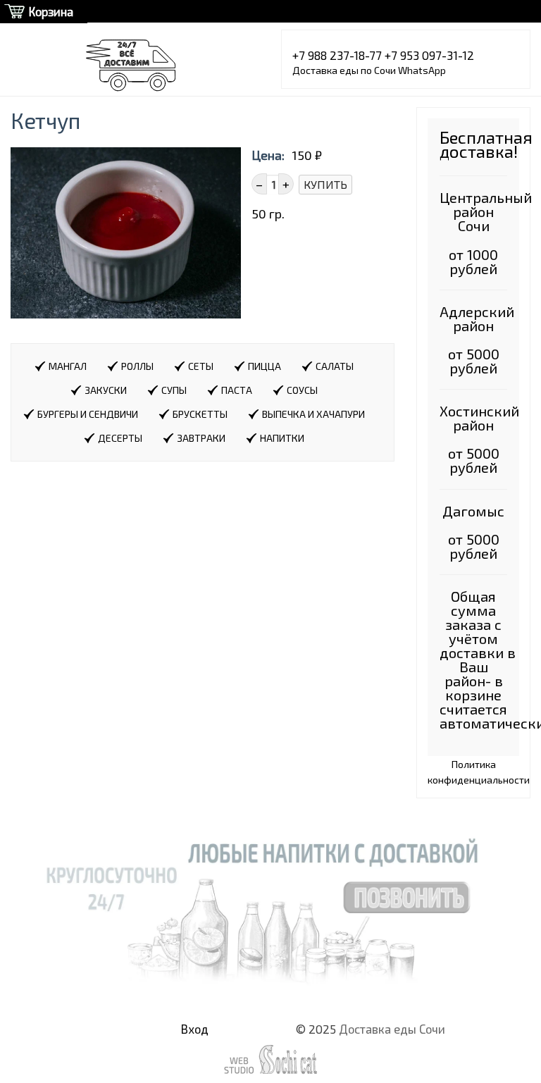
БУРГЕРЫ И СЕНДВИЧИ (87, 414)
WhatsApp (422, 70)
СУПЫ (174, 390)
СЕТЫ (200, 366)
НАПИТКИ (282, 438)
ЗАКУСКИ (106, 390)
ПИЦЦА (264, 366)
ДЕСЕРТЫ (120, 438)
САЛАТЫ (335, 366)
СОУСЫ (302, 390)
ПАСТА (236, 390)
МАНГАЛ (68, 366)
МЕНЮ (44, 11)
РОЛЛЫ (137, 366)
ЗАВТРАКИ (201, 438)
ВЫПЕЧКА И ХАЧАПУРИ (313, 414)
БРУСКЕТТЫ (200, 414)
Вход (195, 1029)
